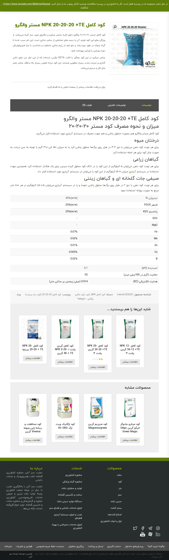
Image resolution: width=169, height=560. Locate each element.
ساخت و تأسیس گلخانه (70, 494)
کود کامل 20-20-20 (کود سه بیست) (43, 294)
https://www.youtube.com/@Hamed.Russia (26, 4)
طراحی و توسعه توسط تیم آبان (20, 555)
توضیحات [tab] (146, 105)
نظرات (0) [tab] (87, 105)
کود (88, 294)
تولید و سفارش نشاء (72, 488)
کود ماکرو (79, 294)
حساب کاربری (114, 546)
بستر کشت (116, 508)
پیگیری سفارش (76, 546)
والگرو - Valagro (85, 298)
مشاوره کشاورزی (73, 475)
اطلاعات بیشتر (130, 362)
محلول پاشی (95, 185)
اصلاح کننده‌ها (115, 514)
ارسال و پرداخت (95, 546)
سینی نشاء (116, 501)
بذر (120, 488)
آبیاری (132, 171)
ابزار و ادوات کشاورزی (111, 521)
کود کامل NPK (98, 294)
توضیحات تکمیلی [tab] (117, 105)
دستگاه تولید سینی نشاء (69, 501)
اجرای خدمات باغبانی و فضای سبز (65, 508)
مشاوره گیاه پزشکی (72, 481)
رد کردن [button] (84, 7)
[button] (115, 27)
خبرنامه (8, 546)
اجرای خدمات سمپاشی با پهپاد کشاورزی (67, 526)
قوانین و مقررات (24, 546)
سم (120, 494)
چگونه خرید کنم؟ (156, 546)
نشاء (119, 475)
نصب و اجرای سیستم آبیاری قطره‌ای (68, 516)
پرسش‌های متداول (134, 546)
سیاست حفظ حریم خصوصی (50, 546)
